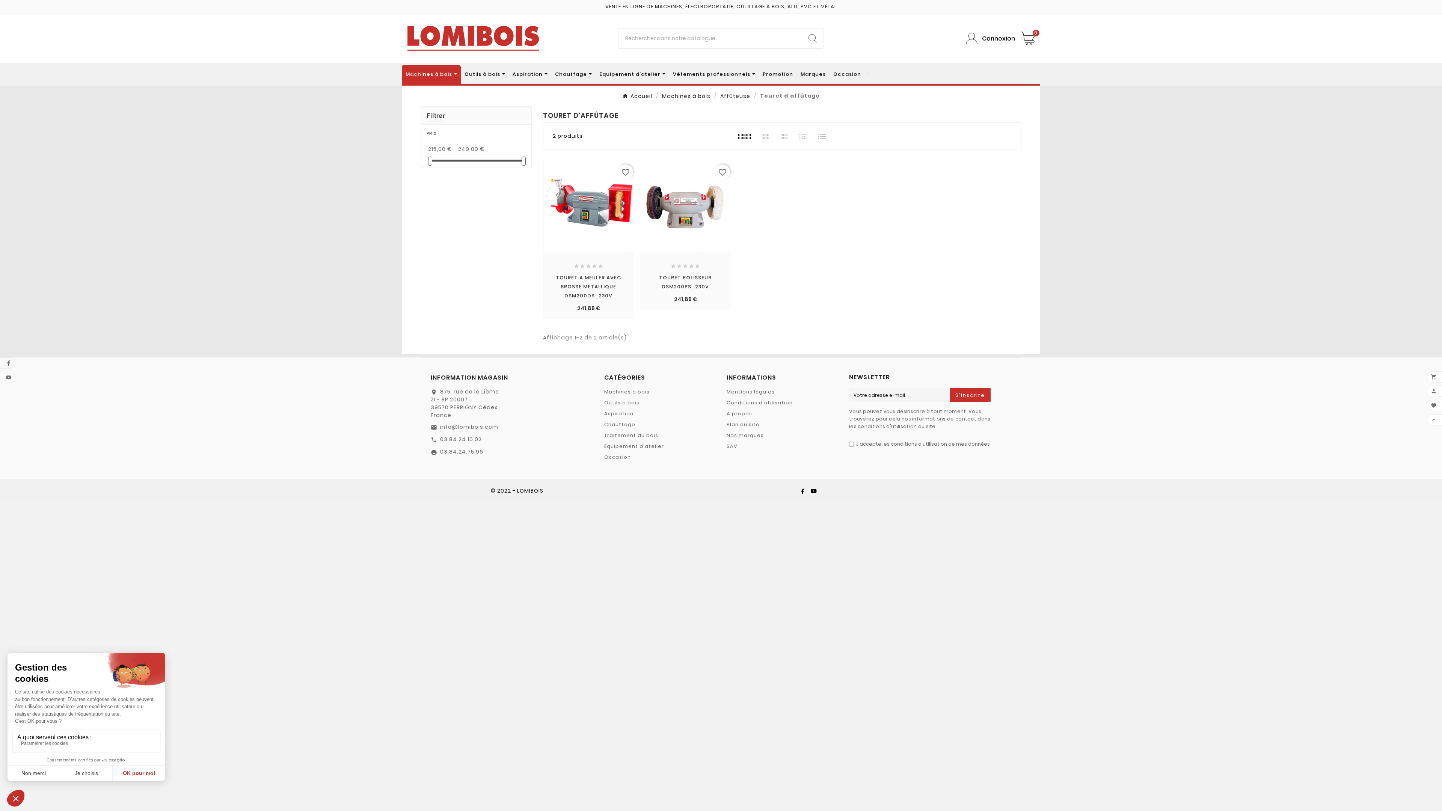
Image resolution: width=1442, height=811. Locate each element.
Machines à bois (627, 391)
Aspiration (619, 413)
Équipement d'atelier (634, 446)
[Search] (812, 38)
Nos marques (745, 435)
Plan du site (743, 424)
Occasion (617, 457)
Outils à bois (622, 402)
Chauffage (619, 424)
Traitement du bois (631, 435)
